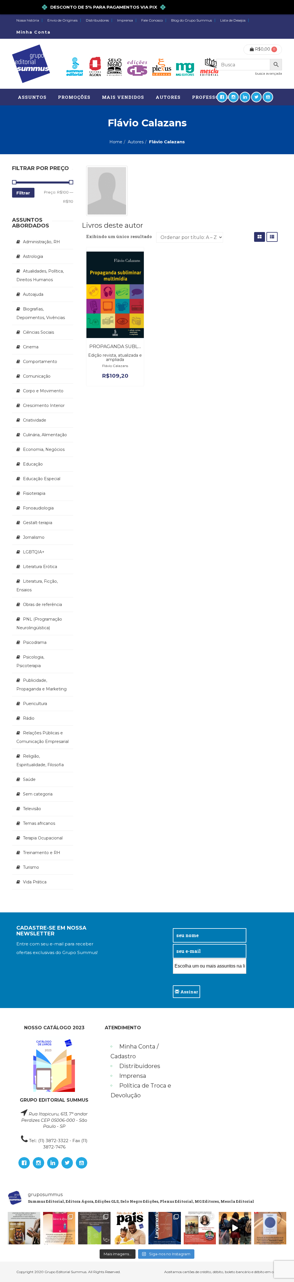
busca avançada (268, 73)
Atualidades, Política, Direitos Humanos (40, 275)
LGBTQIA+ (34, 552)
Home (115, 141)
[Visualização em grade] (259, 237)
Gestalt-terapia (37, 522)
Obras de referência (42, 604)
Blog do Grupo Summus (191, 20)
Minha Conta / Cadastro (135, 1051)
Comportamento (40, 361)
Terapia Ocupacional (43, 838)
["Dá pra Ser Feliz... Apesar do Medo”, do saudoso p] (94, 1228)
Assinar (188, 992)
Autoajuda (33, 294)
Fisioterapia (34, 493)
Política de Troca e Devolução (141, 1090)
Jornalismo (34, 537)
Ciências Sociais (38, 332)
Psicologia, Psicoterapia (30, 661)
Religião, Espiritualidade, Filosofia (40, 760)
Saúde (29, 779)
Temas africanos (39, 823)
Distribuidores (97, 20)
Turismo (31, 867)
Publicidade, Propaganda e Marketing (41, 685)
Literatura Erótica (40, 566)
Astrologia (33, 256)
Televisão (32, 808)
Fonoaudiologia (38, 508)
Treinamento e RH (41, 852)
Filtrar (23, 193)
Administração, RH (41, 241)
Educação (33, 464)
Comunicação (37, 376)
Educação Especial (41, 478)
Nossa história (27, 20)
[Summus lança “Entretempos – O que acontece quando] (164, 1228)
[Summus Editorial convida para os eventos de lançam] (200, 1228)
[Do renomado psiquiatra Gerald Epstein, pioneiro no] (270, 1228)
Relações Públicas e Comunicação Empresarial (42, 737)
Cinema (30, 347)
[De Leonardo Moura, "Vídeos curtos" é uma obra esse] (24, 1228)
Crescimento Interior (44, 405)
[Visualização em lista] (272, 237)
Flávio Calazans (115, 366)
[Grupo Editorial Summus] (31, 64)
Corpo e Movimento (43, 390)
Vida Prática (35, 882)
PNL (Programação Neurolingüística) (39, 623)
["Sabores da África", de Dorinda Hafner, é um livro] (59, 1228)
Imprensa (125, 20)
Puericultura (35, 703)
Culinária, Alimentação (45, 434)
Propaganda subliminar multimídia (137, 346)
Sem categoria (38, 794)
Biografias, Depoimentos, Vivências (40, 313)
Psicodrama (35, 642)
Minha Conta (33, 32)
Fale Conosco (152, 20)
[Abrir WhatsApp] (279, 1267)
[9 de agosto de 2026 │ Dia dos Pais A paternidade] (129, 1228)
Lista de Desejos (232, 20)
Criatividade (34, 420)
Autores (136, 141)
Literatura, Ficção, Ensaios (37, 585)
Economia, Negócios (44, 449)
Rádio (28, 718)
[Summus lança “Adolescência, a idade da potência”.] (235, 1228)
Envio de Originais (62, 20)
